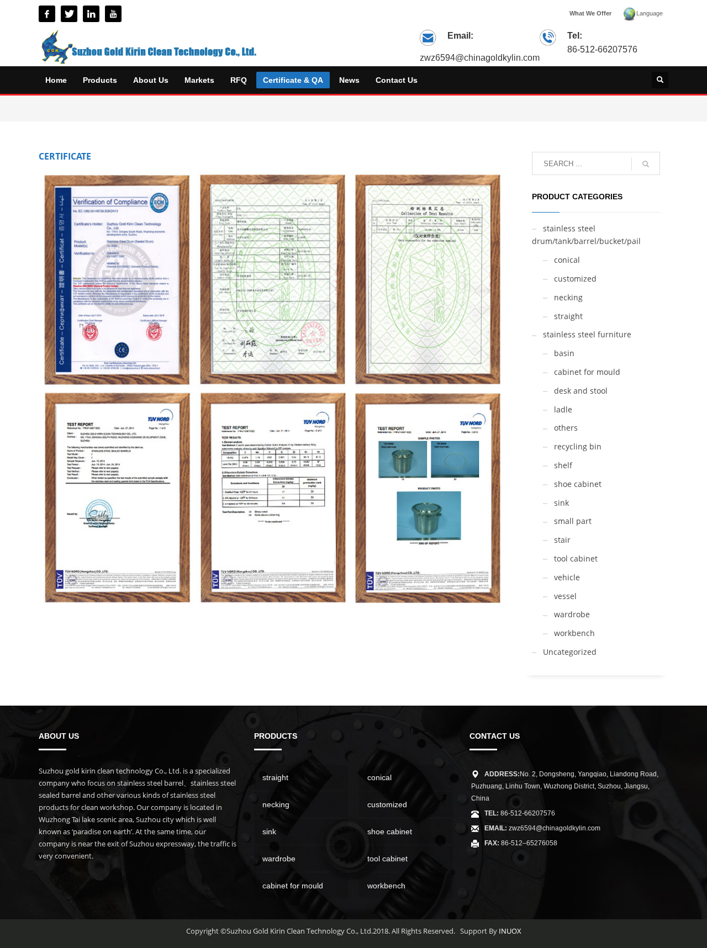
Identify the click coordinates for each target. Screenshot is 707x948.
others (566, 427)
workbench (574, 633)
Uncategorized (570, 652)
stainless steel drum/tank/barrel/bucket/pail (586, 235)
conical (567, 260)
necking (568, 297)
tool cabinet (576, 558)
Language (649, 13)
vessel (565, 596)
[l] (91, 14)
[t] (69, 14)
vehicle (567, 577)
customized (575, 278)
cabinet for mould (587, 372)
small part (573, 521)
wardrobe (572, 614)
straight (568, 316)
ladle (563, 409)
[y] (113, 14)
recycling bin (578, 446)
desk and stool (581, 390)
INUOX (510, 931)
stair (562, 539)
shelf (563, 465)
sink (561, 502)
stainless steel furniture (587, 334)
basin (564, 353)
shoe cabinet (578, 484)
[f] (47, 14)
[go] (645, 164)
